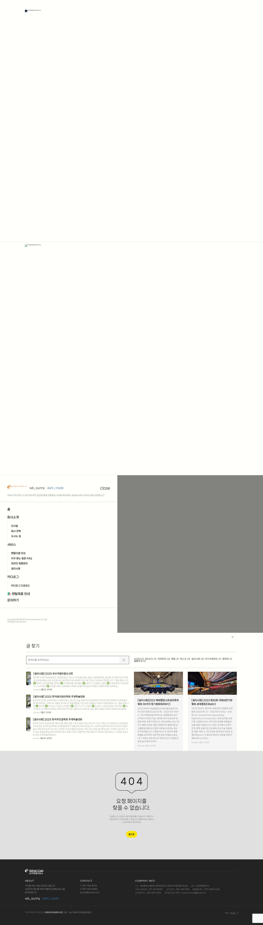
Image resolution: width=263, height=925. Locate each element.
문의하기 (13, 600)
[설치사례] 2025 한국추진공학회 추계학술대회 (57, 719)
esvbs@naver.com (90, 892)
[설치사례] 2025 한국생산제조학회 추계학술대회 (59, 696)
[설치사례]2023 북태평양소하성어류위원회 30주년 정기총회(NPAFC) (158, 702)
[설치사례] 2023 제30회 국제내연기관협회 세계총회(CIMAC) (211, 702)
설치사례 (15, 568)
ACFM (139, 659)
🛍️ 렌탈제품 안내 (18, 593)
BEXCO (150, 659)
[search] (123, 660)
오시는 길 (16, 536)
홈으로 (132, 834)
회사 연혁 (16, 531)
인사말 (14, 526)
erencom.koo (188, 893)
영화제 (227, 659)
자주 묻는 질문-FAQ (21, 558)
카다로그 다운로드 (20, 585)
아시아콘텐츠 (213, 659)
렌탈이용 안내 (18, 553)
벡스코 (185, 659)
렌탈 (175, 659)
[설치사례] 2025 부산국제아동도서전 (53, 673)
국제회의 (164, 659)
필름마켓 (140, 661)
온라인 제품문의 (19, 563)
